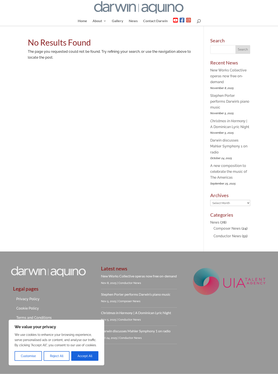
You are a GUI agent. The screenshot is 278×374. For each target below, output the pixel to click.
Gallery (117, 21)
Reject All (56, 356)
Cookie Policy (27, 308)
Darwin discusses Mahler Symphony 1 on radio (228, 146)
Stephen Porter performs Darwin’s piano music (229, 101)
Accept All (85, 356)
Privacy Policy (28, 299)
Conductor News (227, 236)
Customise (28, 356)
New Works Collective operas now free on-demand (228, 76)
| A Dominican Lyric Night (136, 313)
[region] (56, 342)
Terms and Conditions (34, 318)
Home (82, 21)
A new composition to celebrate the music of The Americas (228, 172)
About (97, 21)
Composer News (227, 228)
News (133, 21)
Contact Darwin (155, 21)
